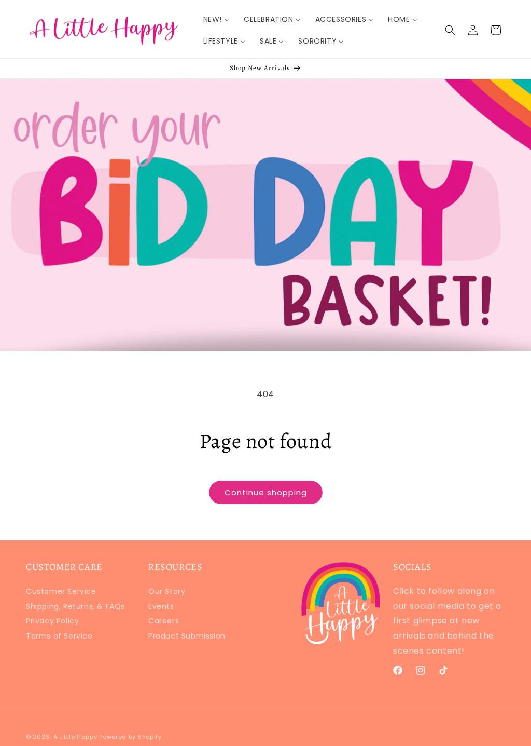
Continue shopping (266, 492)
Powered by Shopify (130, 737)
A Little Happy (75, 737)
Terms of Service (59, 636)
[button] (450, 30)
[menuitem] (216, 19)
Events (161, 606)
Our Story (166, 592)
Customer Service (61, 592)
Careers (163, 621)
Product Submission (187, 636)
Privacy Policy (52, 621)
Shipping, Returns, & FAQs (75, 606)
